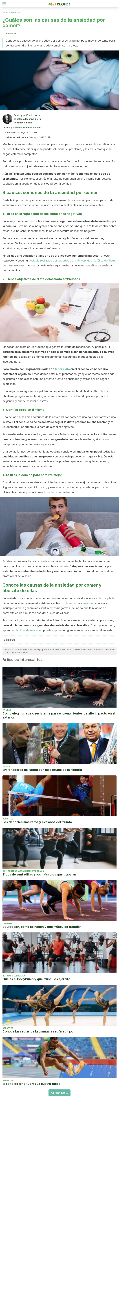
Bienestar (15, 12)
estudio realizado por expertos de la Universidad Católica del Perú (72, 260)
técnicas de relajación (28, 630)
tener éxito (62, 369)
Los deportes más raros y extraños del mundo (37, 822)
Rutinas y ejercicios (13, 976)
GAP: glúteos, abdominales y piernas (23, 871)
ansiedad (88, 603)
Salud (5, 12)
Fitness (6, 710)
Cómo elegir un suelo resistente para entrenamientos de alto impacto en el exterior (58, 715)
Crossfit (7, 923)
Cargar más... (59, 1092)
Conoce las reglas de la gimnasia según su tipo (37, 1031)
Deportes (7, 819)
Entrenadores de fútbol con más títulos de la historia (42, 770)
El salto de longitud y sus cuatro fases (31, 1084)
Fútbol (6, 766)
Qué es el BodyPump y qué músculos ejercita (36, 979)
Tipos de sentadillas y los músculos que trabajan (39, 874)
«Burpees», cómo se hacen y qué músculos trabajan (42, 927)
